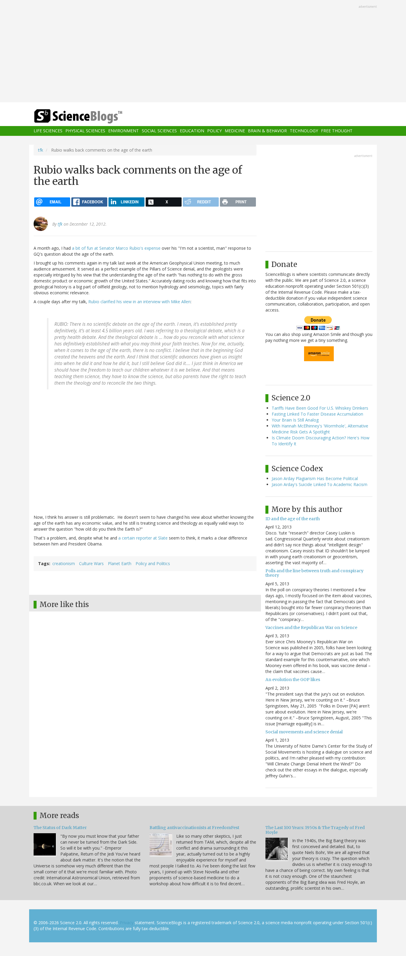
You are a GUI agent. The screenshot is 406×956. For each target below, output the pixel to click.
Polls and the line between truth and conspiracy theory (314, 573)
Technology (304, 131)
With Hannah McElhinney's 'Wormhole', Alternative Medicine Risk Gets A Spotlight (320, 429)
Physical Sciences (85, 131)
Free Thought (337, 131)
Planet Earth (119, 563)
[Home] (90, 116)
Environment (123, 131)
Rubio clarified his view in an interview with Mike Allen (139, 301)
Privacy (126, 922)
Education (192, 131)
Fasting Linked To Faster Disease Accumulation (317, 414)
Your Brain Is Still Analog (295, 420)
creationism (63, 563)
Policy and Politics (153, 563)
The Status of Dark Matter (60, 827)
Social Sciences (159, 131)
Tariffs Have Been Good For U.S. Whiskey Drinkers (320, 408)
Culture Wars (91, 563)
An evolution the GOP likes (292, 679)
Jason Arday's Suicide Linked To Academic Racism (319, 484)
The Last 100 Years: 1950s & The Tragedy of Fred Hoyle (315, 830)
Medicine (235, 131)
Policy (214, 131)
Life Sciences (48, 131)
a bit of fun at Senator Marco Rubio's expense (116, 248)
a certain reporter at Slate (143, 538)
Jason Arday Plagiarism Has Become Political (315, 478)
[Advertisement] (203, 51)
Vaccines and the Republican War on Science (311, 627)
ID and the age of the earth (292, 518)
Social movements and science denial (304, 732)
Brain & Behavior (267, 131)
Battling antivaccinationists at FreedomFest (194, 827)
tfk (40, 150)
